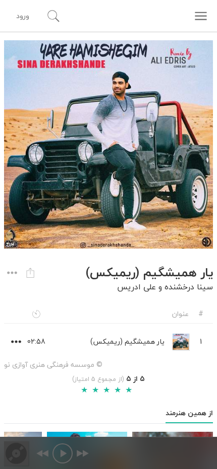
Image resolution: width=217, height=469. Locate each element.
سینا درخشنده (189, 287)
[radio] (84, 390)
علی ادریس (136, 287)
